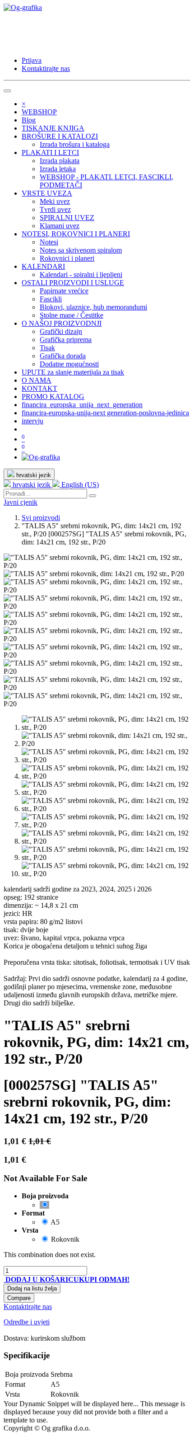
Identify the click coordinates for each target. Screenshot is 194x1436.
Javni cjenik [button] (20, 502)
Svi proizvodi (41, 517)
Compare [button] (19, 1298)
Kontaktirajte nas (46, 68)
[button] (41, 1279)
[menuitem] (39, 112)
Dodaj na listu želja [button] (32, 1288)
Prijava (32, 60)
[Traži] (92, 495)
